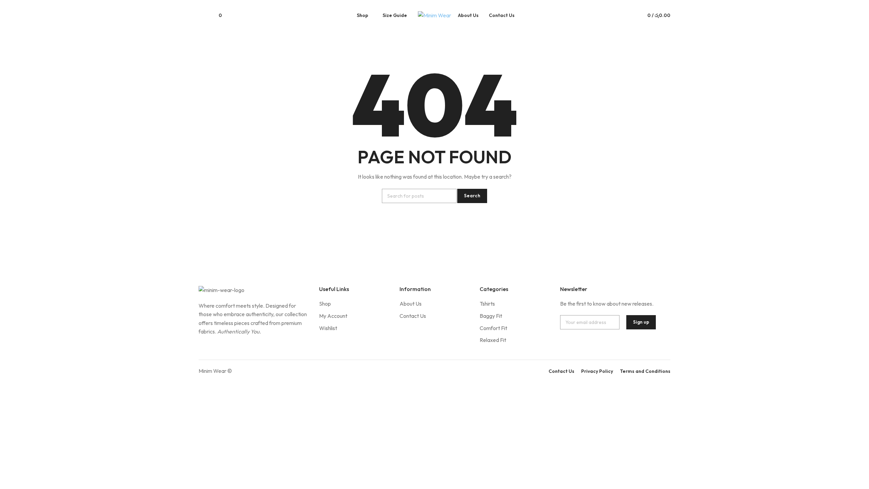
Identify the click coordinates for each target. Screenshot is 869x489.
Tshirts (487, 303)
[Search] (201, 15)
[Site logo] (434, 15)
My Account (333, 315)
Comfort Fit (493, 328)
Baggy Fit (491, 315)
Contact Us (413, 315)
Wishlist (328, 328)
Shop (325, 303)
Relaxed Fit (493, 340)
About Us (411, 303)
